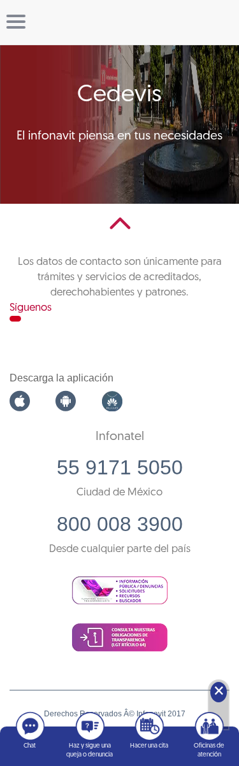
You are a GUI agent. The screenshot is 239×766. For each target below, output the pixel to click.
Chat (30, 746)
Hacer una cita (149, 746)
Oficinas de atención (209, 750)
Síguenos (31, 307)
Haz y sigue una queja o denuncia (89, 750)
